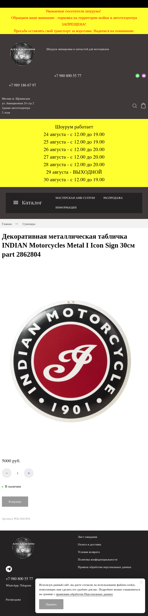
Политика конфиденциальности (97, 559)
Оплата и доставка (89, 544)
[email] (144, 75)
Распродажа (13, 599)
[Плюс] (29, 473)
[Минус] (7, 473)
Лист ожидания (87, 537)
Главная (7, 224)
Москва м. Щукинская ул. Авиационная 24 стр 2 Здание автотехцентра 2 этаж (18, 105)
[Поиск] (135, 105)
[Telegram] (9, 569)
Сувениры (29, 224)
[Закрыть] (141, 582)
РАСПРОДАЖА (113, 198)
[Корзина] (143, 105)
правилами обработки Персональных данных (84, 594)
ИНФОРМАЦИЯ (66, 207)
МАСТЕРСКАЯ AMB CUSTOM (75, 198)
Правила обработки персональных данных (104, 567)
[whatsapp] (137, 75)
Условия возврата (89, 552)
